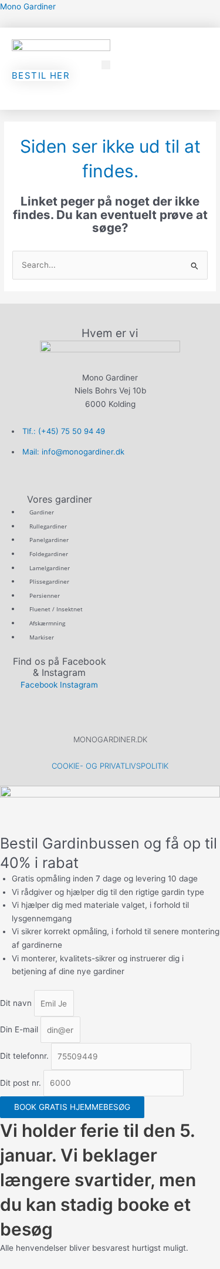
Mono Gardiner (28, 6)
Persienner (44, 595)
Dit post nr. (21, 1083)
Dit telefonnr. (25, 1056)
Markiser (41, 637)
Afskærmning (47, 623)
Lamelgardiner (49, 568)
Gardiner (41, 512)
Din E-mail (20, 1030)
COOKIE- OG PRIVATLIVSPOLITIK (110, 765)
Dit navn (17, 1003)
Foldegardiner (48, 554)
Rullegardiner (48, 526)
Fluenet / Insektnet (56, 609)
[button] (105, 64)
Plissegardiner (49, 581)
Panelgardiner (49, 540)
